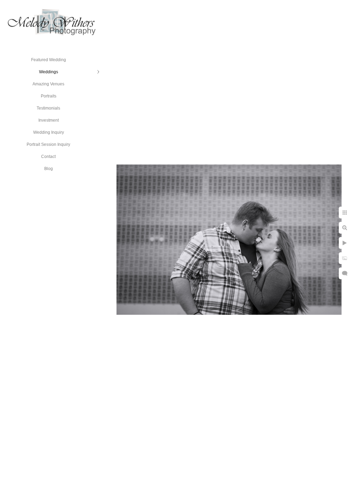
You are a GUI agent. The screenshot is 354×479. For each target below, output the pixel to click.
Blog (48, 168)
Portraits (48, 96)
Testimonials (48, 108)
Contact (48, 156)
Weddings (48, 71)
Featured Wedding (48, 59)
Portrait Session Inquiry (48, 144)
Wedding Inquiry (48, 132)
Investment (48, 120)
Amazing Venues (48, 84)
